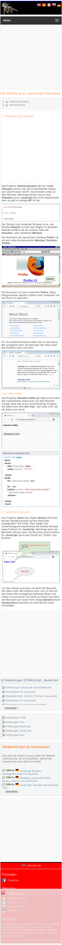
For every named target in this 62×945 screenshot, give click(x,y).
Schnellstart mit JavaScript (21, 700)
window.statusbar (19, 101)
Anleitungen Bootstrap (18, 726)
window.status (17, 104)
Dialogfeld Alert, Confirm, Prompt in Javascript (31, 696)
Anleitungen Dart (15, 734)
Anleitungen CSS (15, 722)
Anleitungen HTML (16, 717)
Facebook (13, 880)
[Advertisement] (31, 58)
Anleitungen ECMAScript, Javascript (31, 680)
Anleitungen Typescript (18, 730)
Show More (11, 708)
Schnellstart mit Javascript (20, 691)
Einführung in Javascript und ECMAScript (28, 687)
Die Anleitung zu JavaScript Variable (26, 704)
